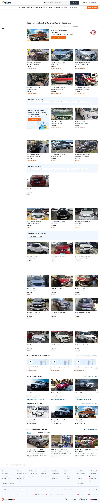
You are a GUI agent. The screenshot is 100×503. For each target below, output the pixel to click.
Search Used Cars (56, 476)
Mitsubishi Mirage (55, 393)
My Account (93, 2)
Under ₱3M (77, 101)
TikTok (92, 476)
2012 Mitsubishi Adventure (82, 121)
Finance (28, 7)
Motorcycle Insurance (7, 480)
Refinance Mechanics (79, 489)
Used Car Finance (21, 473)
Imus (54, 169)
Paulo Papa (29, 456)
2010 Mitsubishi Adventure (82, 62)
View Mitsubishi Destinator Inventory (83, 399)
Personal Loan (20, 478)
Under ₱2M (69, 101)
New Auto (64, 7)
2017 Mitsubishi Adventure (34, 62)
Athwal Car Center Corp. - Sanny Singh (83, 367)
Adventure (60, 37)
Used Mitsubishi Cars (91, 403)
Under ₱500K (42, 101)
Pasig (48, 169)
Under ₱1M (60, 101)
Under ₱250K (33, 101)
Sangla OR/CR (20, 476)
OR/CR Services (36, 7)
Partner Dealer (44, 473)
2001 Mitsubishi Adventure (82, 256)
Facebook (93, 473)
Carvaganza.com (29, 494)
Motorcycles (67, 476)
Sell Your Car (55, 478)
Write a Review (80, 480)
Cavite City (69, 169)
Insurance (21, 7)
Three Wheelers (67, 478)
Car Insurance (5, 473)
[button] (96, 367)
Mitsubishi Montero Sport (34, 393)
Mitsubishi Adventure (59, 30)
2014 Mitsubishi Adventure (82, 312)
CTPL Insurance (6, 478)
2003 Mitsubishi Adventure (58, 289)
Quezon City (32, 169)
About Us (37, 489)
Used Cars (56, 7)
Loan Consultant (44, 476)
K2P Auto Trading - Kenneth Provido (59, 367)
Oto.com (6, 494)
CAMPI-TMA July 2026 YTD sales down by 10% (85, 450)
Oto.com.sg (72, 494)
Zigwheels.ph (40, 494)
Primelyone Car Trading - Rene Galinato (36, 367)
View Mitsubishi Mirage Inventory (58, 399)
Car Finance (80, 478)
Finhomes (19, 480)
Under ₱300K (52, 101)
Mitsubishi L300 (31, 419)
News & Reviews (72, 7)
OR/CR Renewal (33, 473)
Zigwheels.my (62, 494)
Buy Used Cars (55, 473)
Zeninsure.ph (51, 494)
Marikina (84, 169)
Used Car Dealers (56, 480)
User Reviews (80, 483)
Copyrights (70, 489)
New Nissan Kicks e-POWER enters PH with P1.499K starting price (37, 450)
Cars (65, 473)
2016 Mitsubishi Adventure (58, 345)
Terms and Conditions (53, 489)
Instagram (93, 478)
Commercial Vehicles (69, 480)
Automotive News (92, 429)
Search (74, 2)
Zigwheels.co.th (94, 494)
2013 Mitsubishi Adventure (82, 154)
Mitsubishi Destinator (81, 393)
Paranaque (61, 169)
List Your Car (34, 119)
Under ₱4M (86, 101)
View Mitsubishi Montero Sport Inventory (36, 399)
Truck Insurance (6, 476)
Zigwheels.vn (83, 494)
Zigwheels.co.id (16, 494)
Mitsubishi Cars (92, 376)
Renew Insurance (92, 7)
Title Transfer (32, 476)
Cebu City (41, 169)
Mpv (41, 236)
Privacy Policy (63, 489)
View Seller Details (31, 68)
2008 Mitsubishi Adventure (82, 87)
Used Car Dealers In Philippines (88, 355)
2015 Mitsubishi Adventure (58, 62)
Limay (77, 169)
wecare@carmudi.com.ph (92, 489)
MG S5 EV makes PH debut (59, 450)
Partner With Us (47, 7)
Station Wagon (33, 236)
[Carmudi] (6, 2)
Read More (75, 26)
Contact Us (43, 489)
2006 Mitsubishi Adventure (58, 121)
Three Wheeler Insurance (8, 483)
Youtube (93, 480)
